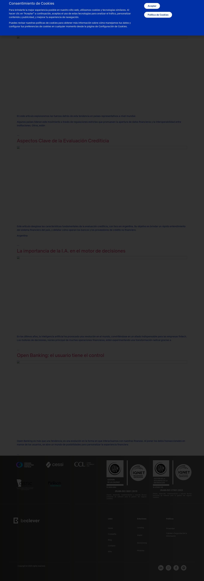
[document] (102, 290)
